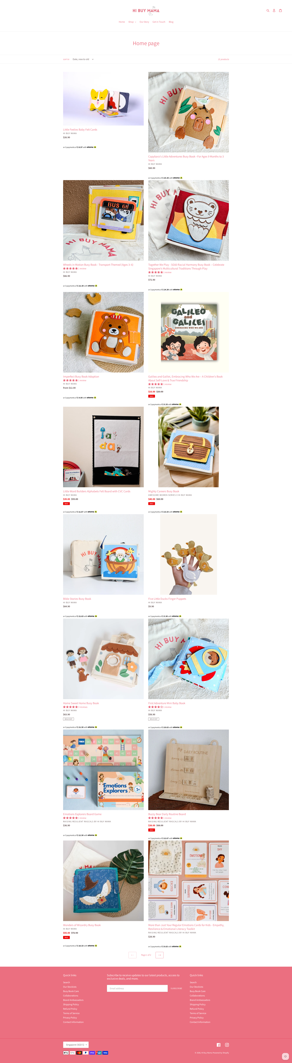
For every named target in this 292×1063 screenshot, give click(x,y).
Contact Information (73, 1022)
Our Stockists (69, 986)
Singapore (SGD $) (75, 1044)
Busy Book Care (71, 991)
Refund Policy (70, 1008)
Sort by (66, 59)
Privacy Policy (70, 1017)
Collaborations (70, 995)
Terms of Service (71, 1013)
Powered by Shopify (221, 1052)
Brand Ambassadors (73, 1000)
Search (66, 982)
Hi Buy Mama (206, 1052)
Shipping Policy (71, 1004)
